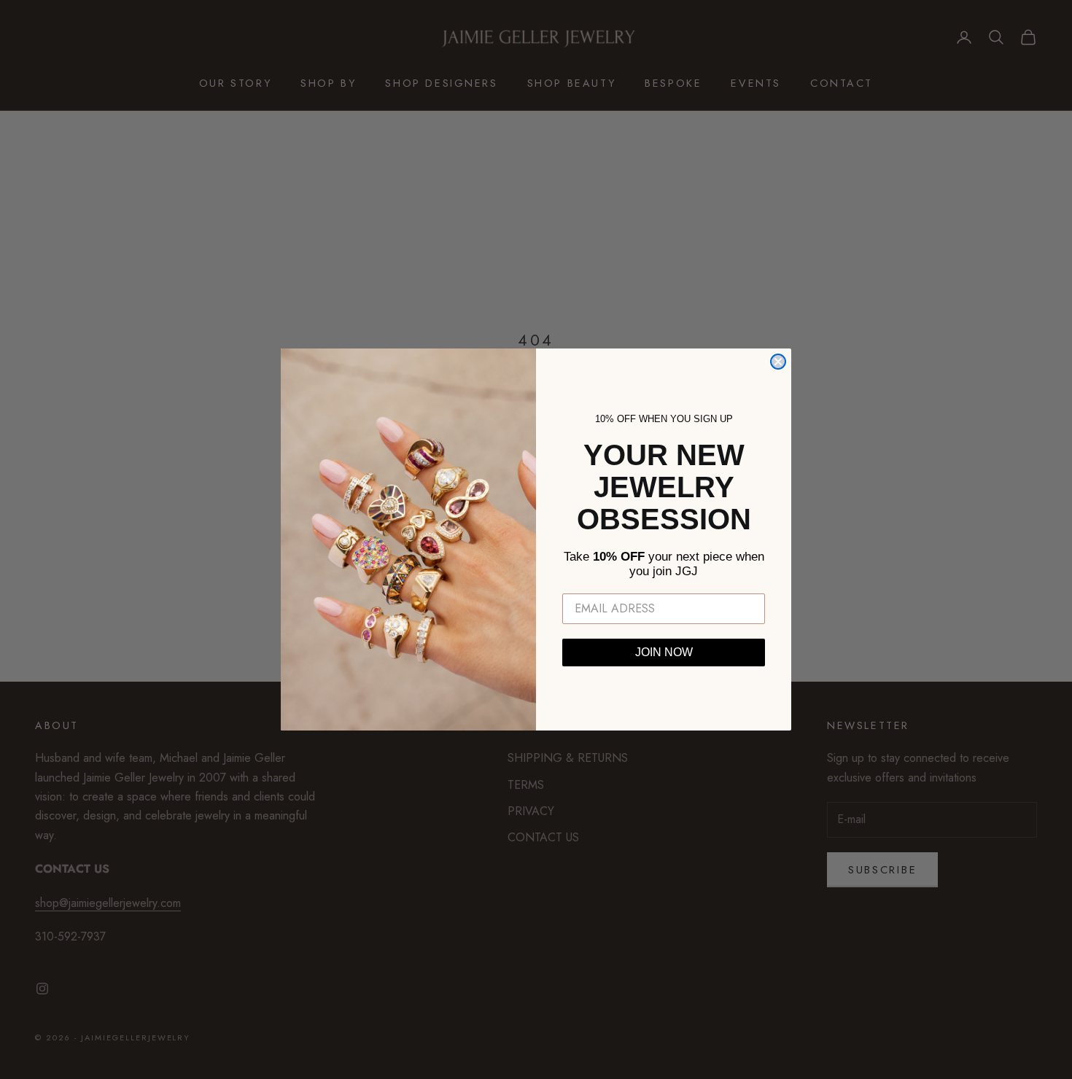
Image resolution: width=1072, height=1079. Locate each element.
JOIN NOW (664, 652)
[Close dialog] (778, 361)
